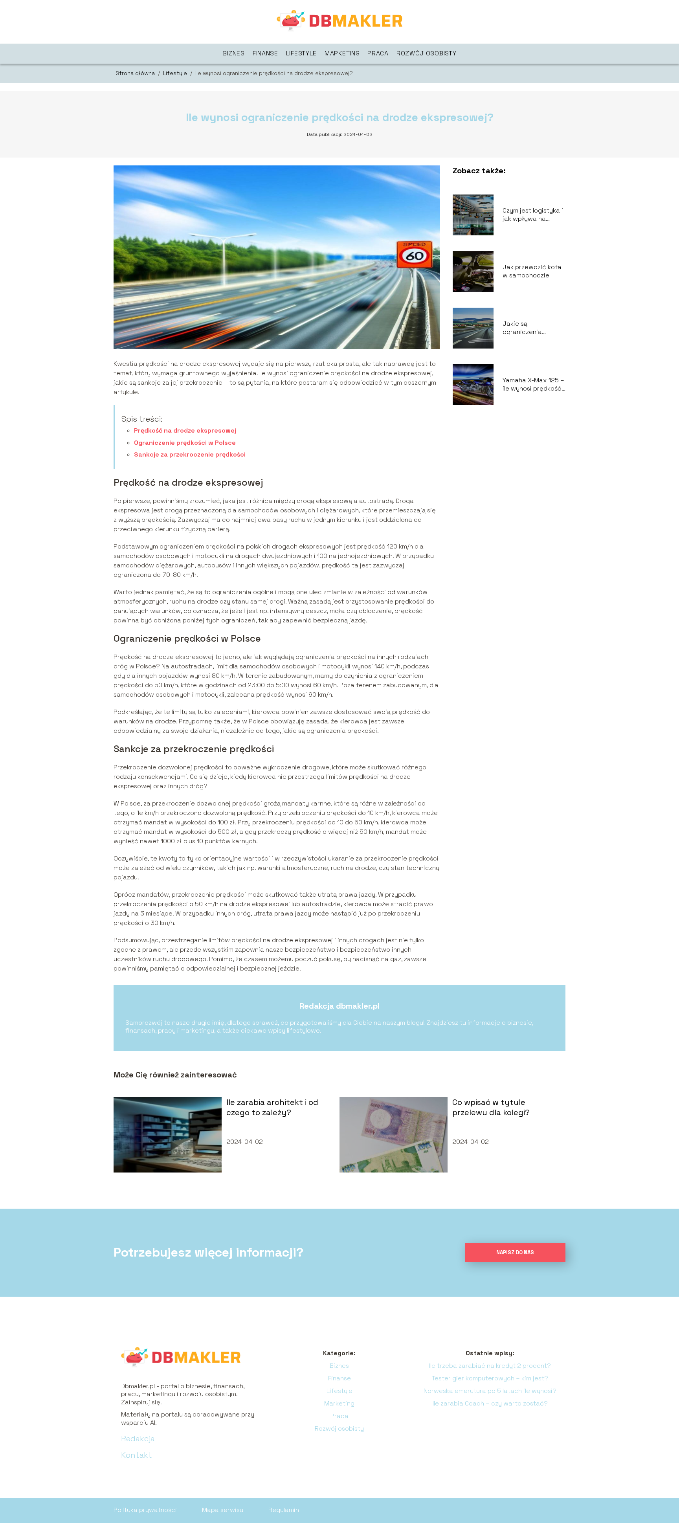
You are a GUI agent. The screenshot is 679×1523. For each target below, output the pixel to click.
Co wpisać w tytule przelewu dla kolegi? (491, 1107)
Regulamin (283, 1510)
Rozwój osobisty (426, 53)
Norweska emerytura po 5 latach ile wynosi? (490, 1391)
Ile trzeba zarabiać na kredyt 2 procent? (490, 1366)
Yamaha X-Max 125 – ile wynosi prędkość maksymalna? (533, 384)
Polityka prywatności (145, 1510)
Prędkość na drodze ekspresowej (185, 430)
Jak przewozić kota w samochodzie (532, 271)
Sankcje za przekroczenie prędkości (190, 454)
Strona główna (136, 73)
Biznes (234, 53)
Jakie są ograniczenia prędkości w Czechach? (522, 328)
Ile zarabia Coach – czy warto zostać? (490, 1403)
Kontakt (136, 1455)
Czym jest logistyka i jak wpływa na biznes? (533, 215)
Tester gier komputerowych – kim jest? (490, 1378)
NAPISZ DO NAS (515, 1252)
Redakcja (138, 1438)
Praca (378, 53)
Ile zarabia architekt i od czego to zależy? (272, 1107)
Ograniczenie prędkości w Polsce (185, 443)
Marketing (342, 53)
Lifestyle (301, 53)
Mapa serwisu (222, 1510)
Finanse (265, 53)
